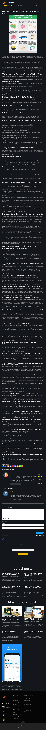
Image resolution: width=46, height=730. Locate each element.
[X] (6, 466)
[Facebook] (3, 466)
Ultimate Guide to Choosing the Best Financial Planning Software (33, 619)
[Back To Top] (23, 723)
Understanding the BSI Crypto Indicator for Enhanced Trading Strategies (32, 588)
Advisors (14, 695)
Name (3, 523)
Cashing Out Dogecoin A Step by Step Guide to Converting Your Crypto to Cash (33, 574)
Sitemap (23, 725)
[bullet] (12, 518)
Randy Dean (12, 472)
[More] (22, 466)
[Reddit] (8, 466)
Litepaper (15, 696)
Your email (15, 548)
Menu (43, 2)
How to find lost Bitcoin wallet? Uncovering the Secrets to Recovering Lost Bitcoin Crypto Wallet (10, 618)
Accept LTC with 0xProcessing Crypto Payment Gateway (10, 573)
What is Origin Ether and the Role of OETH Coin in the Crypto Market (34, 632)
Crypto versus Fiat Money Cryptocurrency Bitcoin (9, 632)
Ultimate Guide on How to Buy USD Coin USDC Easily (11, 682)
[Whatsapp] (20, 466)
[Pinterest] (13, 466)
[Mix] (17, 466)
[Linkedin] (10, 466)
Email (3, 526)
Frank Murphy (12, 491)
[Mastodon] (15, 466)
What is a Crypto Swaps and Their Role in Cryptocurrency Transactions (11, 588)
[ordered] (10, 518)
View (18, 695)
